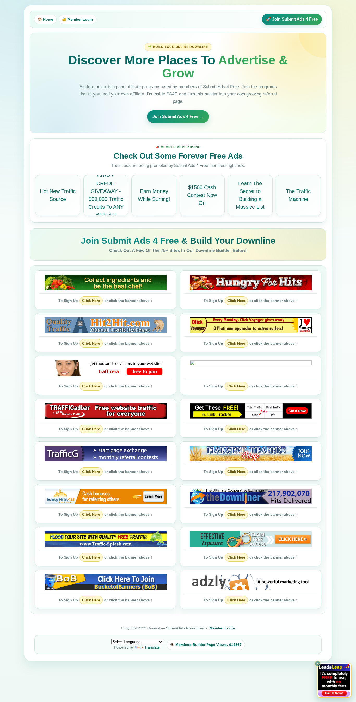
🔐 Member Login (77, 19)
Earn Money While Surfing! (154, 195)
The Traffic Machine (298, 195)
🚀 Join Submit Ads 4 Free (292, 19)
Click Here (91, 300)
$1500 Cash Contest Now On (202, 195)
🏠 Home (45, 19)
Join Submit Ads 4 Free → (178, 116)
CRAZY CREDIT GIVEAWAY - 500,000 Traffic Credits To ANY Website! (106, 195)
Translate (152, 647)
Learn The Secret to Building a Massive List (250, 195)
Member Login (222, 628)
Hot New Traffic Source (58, 195)
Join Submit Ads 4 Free (131, 240)
